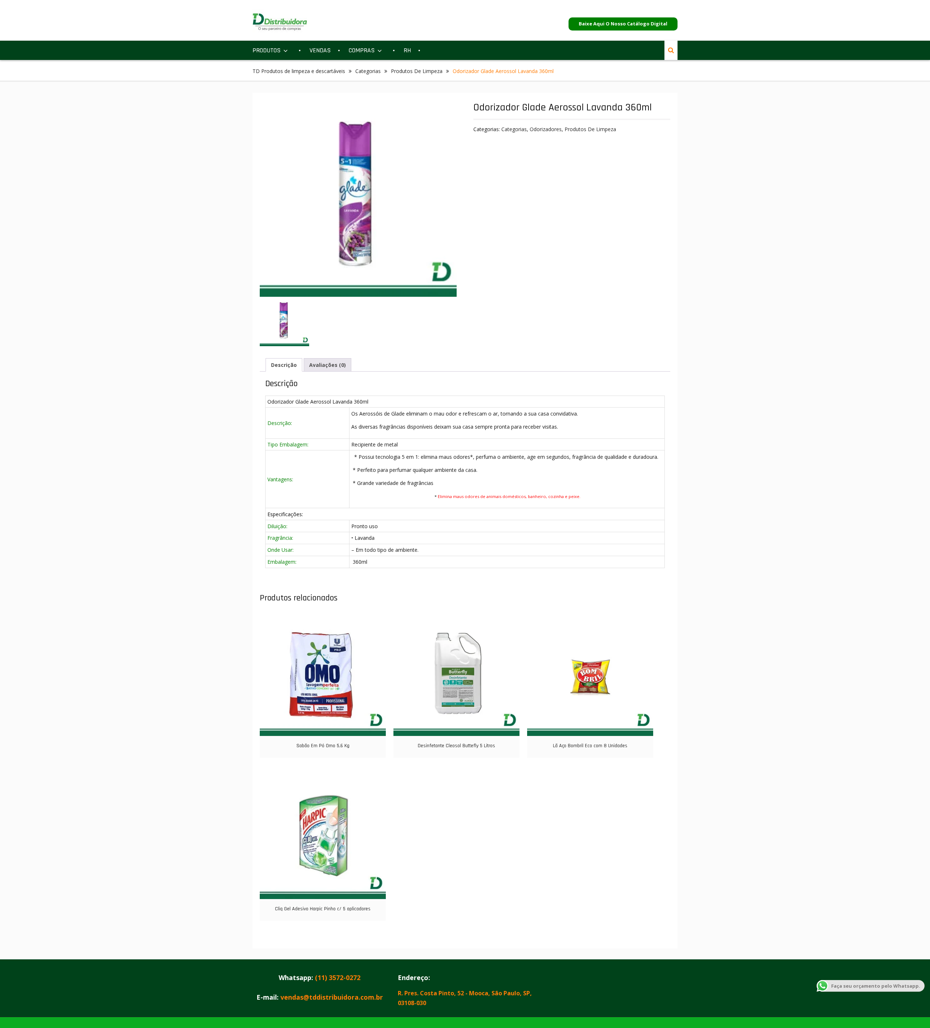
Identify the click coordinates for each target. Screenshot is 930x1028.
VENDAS (320, 50)
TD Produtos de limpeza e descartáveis (298, 71)
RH (407, 50)
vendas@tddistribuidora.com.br (331, 997)
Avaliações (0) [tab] (327, 364)
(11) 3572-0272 (337, 977)
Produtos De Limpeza (416, 71)
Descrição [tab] (284, 364)
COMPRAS (362, 50)
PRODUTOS (266, 50)
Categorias (368, 71)
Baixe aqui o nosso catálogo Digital (623, 23)
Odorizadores (546, 129)
